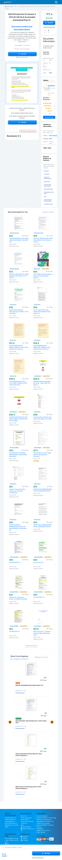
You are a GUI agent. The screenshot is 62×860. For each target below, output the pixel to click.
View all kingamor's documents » (19, 659)
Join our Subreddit (42, 816)
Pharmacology (9, 6)
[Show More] (22, 41)
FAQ (7, 844)
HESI (16, 6)
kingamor (51, 86)
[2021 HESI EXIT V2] (43, 582)
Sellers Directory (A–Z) (43, 830)
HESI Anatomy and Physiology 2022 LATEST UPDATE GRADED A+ (28, 787)
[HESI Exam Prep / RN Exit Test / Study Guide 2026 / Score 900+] (43, 402)
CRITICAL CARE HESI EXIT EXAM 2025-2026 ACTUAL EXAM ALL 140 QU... (43, 240)
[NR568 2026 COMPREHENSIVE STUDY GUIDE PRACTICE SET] (43, 474)
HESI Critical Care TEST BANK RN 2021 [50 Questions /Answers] (42, 454)
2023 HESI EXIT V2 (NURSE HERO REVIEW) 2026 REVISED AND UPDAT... (18, 454)
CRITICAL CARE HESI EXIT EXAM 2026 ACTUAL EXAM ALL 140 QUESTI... (18, 275)
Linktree (24, 838)
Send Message (49, 117)
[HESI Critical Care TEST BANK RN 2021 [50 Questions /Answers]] (43, 437)
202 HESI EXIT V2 (14, 631)
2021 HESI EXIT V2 (38, 597)
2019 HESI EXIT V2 (14, 562)
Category (45, 138)
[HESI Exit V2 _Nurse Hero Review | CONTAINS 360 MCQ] (19, 582)
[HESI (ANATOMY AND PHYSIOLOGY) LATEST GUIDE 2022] (31, 704)
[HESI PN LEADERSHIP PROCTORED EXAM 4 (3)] (31, 668)
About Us (23, 816)
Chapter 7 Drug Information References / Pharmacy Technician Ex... (17, 490)
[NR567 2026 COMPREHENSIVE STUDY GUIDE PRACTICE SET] (43, 509)
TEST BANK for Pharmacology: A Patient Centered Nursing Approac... (42, 275)
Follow (52, 80)
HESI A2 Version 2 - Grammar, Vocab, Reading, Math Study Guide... (42, 633)
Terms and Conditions (27, 821)
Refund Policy (25, 819)
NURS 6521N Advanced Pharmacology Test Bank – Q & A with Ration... (18, 311)
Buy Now (23, 54)
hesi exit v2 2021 (38, 562)
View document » (20, 693)
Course (45, 135)
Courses (39, 827)
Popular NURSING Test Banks (45, 825)
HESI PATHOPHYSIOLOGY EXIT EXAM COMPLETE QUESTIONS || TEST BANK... (18, 418)
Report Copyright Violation (29, 130)
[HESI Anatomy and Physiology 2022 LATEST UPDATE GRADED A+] (31, 772)
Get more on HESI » (48, 212)
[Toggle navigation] (56, 2)
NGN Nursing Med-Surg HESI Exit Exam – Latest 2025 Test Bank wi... (42, 383)
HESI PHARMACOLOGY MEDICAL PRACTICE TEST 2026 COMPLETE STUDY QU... (18, 347)
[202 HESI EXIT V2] (19, 616)
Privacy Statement (26, 818)
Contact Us (24, 823)
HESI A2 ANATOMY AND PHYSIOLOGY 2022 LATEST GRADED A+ (28, 754)
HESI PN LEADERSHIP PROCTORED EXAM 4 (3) (29, 685)
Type (44, 73)
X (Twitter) (25, 840)
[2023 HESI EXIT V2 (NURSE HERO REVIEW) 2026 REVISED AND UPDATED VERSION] (19, 437)
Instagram (25, 836)
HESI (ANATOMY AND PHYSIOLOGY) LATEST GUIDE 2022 (30, 721)
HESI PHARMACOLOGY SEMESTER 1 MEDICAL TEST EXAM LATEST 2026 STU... (41, 347)
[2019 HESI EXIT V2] (19, 547)
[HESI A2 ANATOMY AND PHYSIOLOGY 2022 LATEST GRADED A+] (31, 739)
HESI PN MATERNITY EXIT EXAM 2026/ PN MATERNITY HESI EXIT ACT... (18, 240)
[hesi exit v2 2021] (43, 547)
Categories (40, 828)
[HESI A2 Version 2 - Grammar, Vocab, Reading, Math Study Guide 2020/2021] (43, 616)
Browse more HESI (31, 646)
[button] (10, 722)
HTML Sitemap (26, 827)
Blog (22, 825)
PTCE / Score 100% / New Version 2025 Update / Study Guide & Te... (41, 311)
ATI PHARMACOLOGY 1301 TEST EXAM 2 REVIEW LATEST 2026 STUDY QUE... (18, 383)
